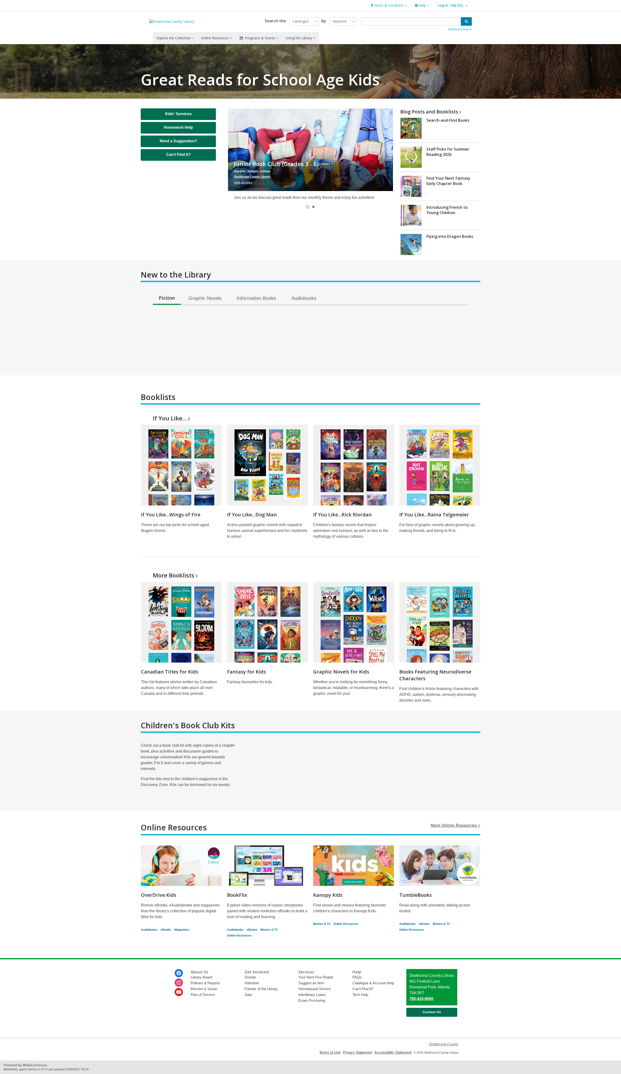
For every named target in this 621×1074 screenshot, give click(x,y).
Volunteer (252, 983)
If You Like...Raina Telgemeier (434, 514)
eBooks (166, 929)
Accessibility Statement (392, 1052)
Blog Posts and (429, 111)
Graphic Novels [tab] (204, 298)
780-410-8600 (421, 999)
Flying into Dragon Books (449, 236)
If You (170, 418)
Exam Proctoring (311, 1000)
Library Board (201, 977)
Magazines (181, 929)
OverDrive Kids (158, 895)
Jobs (248, 995)
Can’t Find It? (362, 989)
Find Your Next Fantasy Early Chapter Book (448, 181)
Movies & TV (269, 929)
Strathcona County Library (252, 176)
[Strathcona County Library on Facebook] (179, 973)
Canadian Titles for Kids (169, 671)
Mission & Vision (204, 989)
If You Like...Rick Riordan (342, 514)
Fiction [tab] (167, 298)
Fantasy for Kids (246, 671)
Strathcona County (443, 1044)
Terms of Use (330, 1052)
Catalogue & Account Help (373, 983)
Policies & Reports (205, 983)
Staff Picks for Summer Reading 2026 (447, 151)
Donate (250, 977)
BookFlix (237, 895)
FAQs (357, 977)
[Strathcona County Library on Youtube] (179, 992)
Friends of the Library (261, 989)
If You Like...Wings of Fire (170, 514)
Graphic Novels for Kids (341, 671)
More (173, 575)
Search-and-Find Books (447, 120)
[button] (388, 5)
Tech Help (360, 995)
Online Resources (239, 935)
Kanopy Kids (328, 895)
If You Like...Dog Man (252, 514)
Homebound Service (314, 989)
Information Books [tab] (256, 298)
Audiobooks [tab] (303, 298)
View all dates (243, 183)
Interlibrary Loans (312, 995)
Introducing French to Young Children (447, 210)
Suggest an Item (311, 983)
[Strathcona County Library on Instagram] (179, 982)
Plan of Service (203, 995)
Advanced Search (460, 29)
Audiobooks (149, 929)
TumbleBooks (415, 895)
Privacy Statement (357, 1052)
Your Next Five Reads (315, 977)
